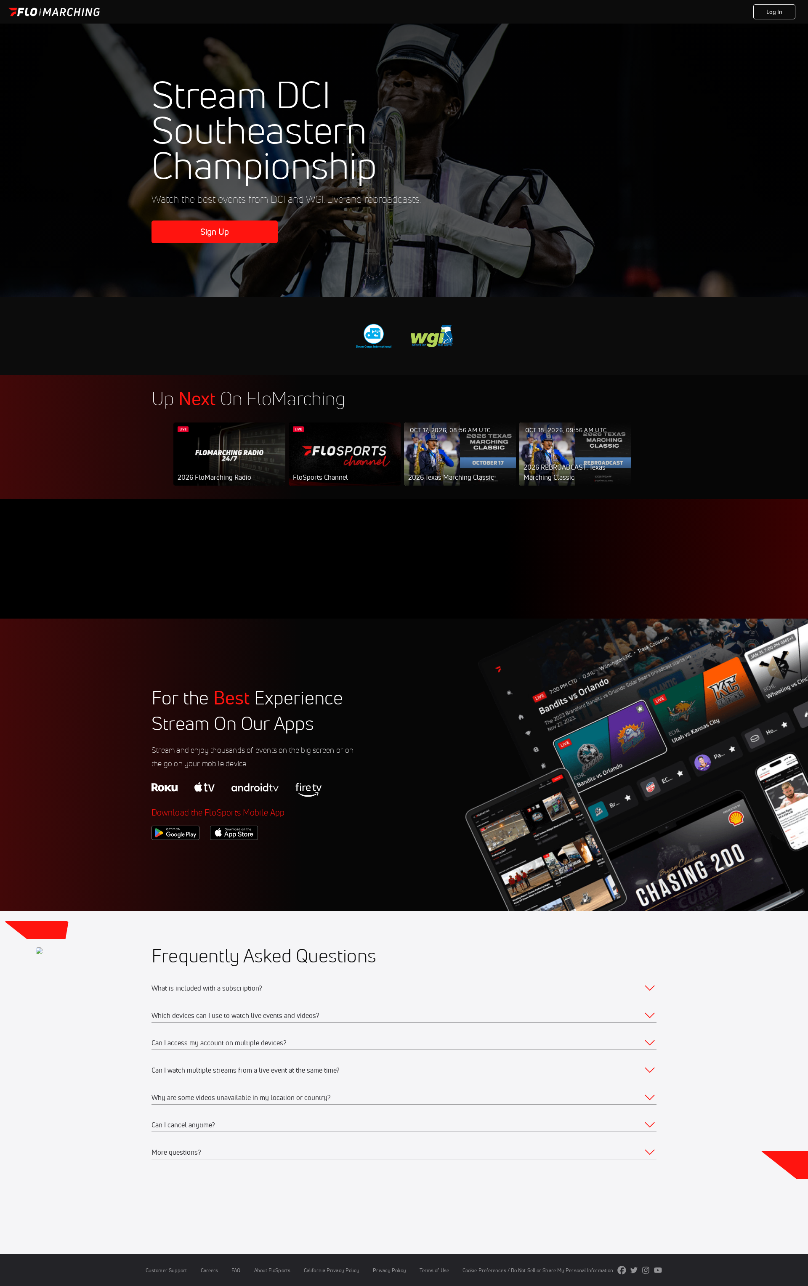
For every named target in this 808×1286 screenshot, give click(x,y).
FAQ (235, 1270)
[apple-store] (234, 854)
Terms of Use (434, 1270)
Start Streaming (229, 462)
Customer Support (166, 1270)
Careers (209, 1270)
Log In (774, 12)
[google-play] (175, 854)
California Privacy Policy (331, 1270)
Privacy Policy (389, 1270)
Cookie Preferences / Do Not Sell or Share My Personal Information (537, 1270)
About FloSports (272, 1270)
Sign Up (214, 231)
